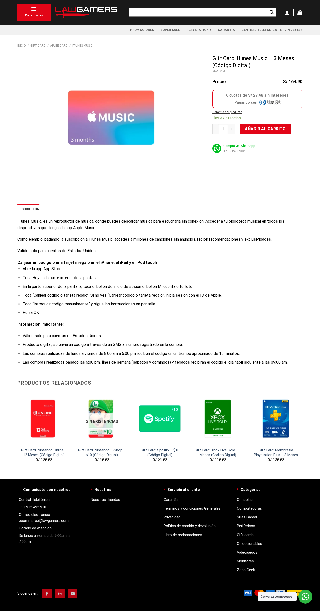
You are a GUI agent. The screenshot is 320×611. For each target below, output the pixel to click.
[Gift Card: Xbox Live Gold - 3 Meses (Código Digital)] (218, 418)
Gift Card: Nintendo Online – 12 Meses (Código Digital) (44, 452)
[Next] (302, 431)
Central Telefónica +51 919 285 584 (272, 30)
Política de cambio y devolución (190, 526)
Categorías (34, 15)
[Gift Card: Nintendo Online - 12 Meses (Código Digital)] (44, 418)
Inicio (22, 45)
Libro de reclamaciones (183, 535)
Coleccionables (249, 543)
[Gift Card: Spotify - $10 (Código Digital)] (160, 418)
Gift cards (245, 535)
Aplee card (59, 45)
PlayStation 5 (199, 30)
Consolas (245, 499)
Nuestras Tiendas (105, 499)
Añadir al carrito (265, 128)
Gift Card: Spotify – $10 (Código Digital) (160, 452)
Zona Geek (246, 570)
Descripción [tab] (29, 209)
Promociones (142, 30)
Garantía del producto (227, 112)
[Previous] (18, 431)
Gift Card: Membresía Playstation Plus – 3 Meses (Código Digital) (276, 452)
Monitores (245, 561)
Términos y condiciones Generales (192, 508)
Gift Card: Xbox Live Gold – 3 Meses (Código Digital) (218, 452)
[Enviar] (272, 12)
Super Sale (170, 30)
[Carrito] (300, 12)
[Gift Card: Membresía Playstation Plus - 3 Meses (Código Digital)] (276, 418)
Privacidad (172, 517)
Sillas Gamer (247, 517)
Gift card (38, 45)
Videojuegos (247, 552)
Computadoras (249, 508)
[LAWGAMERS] (86, 12)
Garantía (226, 30)
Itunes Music (82, 45)
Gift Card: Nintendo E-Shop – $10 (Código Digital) (102, 452)
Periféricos (246, 526)
